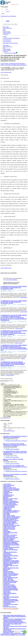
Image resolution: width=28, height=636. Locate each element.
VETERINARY (7, 603)
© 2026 (13, 634)
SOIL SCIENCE (7, 592)
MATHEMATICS (7, 559)
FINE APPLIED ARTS (8, 524)
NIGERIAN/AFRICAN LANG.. (10, 565)
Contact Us (8, 11)
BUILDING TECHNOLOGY (10, 501)
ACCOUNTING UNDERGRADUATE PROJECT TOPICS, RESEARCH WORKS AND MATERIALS (14, 64)
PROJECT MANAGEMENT (10, 575)
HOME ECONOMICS (8, 540)
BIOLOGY (5, 497)
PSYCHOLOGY (7, 576)
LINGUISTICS (6, 553)
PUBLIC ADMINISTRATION (10, 577)
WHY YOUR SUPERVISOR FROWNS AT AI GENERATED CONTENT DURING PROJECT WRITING (14, 616)
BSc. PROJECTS (7, 41)
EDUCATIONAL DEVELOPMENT (11, 516)
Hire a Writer (6, 26)
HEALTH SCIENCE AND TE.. (10, 537)
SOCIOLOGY (6, 591)
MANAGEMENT (7, 554)
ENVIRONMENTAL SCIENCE (10, 520)
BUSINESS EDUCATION (9, 503)
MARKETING (6, 557)
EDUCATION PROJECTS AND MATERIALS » (13, 449)
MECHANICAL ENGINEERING (11, 561)
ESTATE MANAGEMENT (9, 521)
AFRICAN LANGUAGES (9, 487)
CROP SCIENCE (7, 509)
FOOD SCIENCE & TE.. (9, 527)
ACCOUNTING (7, 484)
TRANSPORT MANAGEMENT (11, 600)
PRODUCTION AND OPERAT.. (11, 574)
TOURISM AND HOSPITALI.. (10, 599)
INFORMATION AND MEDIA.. (11, 543)
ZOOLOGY (6, 605)
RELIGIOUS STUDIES (8, 584)
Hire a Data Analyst (7, 28)
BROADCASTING (7, 499)
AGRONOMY (6, 491)
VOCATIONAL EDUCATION (10, 604)
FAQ (7, 9)
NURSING (5, 566)
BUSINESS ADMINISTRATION (11, 502)
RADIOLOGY (6, 583)
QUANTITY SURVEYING (9, 582)
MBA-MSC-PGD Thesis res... (10, 606)
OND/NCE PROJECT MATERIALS (11, 38)
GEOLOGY (6, 533)
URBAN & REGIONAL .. (9, 602)
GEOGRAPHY (6, 531)
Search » (3, 383)
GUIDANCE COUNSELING (10, 535)
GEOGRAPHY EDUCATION (10, 532)
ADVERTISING (7, 486)
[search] (16, 24)
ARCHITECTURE (7, 492)
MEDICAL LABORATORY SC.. (11, 563)
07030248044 (5, 6)
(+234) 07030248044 (11, 279)
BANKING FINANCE (8, 495)
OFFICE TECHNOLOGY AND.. (11, 567)
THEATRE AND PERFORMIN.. (11, 597)
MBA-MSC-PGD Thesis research (10, 43)
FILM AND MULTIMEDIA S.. (10, 523)
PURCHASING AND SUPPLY (10, 581)
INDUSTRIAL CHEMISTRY (10, 542)
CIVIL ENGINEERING (9, 506)
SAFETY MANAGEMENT (9, 586)
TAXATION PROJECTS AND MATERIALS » (12, 457)
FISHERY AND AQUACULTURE (11, 525)
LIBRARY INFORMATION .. (10, 552)
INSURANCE (6, 546)
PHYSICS (5, 570)
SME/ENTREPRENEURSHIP (10, 589)
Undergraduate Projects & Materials (8, 16)
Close (7, 21)
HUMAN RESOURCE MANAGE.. (11, 541)
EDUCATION (6, 514)
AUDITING (6, 493)
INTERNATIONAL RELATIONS (11, 547)
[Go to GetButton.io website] (25, 634)
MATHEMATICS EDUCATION (11, 560)
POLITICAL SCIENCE (9, 572)
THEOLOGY (6, 598)
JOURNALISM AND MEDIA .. (10, 549)
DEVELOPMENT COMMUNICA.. (11, 510)
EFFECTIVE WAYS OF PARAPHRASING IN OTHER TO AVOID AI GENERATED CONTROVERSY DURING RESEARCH (14, 620)
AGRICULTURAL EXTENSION (11, 490)
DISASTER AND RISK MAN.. (10, 512)
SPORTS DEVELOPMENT (9, 593)
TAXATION (6, 595)
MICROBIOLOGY (7, 564)
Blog (4, 29)
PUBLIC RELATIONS (8, 580)
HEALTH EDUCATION (9, 536)
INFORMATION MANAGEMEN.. (11, 544)
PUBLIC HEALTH (7, 578)
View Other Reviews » (5, 417)
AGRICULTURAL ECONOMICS (11, 488)
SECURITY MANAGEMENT (10, 588)
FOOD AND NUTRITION (9, 526)
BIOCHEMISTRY (7, 496)
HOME (5, 36)
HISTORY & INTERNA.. (9, 538)
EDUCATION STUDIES (9, 515)
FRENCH (5, 530)
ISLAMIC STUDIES (8, 548)
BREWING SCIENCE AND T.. (10, 498)
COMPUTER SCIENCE (9, 507)
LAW (4, 550)
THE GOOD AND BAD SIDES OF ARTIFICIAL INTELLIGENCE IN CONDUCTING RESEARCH (14, 624)
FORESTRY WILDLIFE (9, 529)
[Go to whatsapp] (24, 632)
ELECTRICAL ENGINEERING (11, 518)
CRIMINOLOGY (7, 508)
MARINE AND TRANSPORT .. (10, 555)
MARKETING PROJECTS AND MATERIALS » (13, 463)
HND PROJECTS (7, 39)
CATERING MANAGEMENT (10, 504)
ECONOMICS (6, 513)
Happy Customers (7, 33)
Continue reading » (19, 328)
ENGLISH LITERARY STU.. (10, 519)
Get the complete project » (6, 72)
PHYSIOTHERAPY (8, 571)
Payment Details (6, 31)
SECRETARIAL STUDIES (9, 587)
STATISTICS (6, 594)
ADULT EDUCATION (8, 485)
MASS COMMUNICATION (10, 558)
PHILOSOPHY (6, 569)
